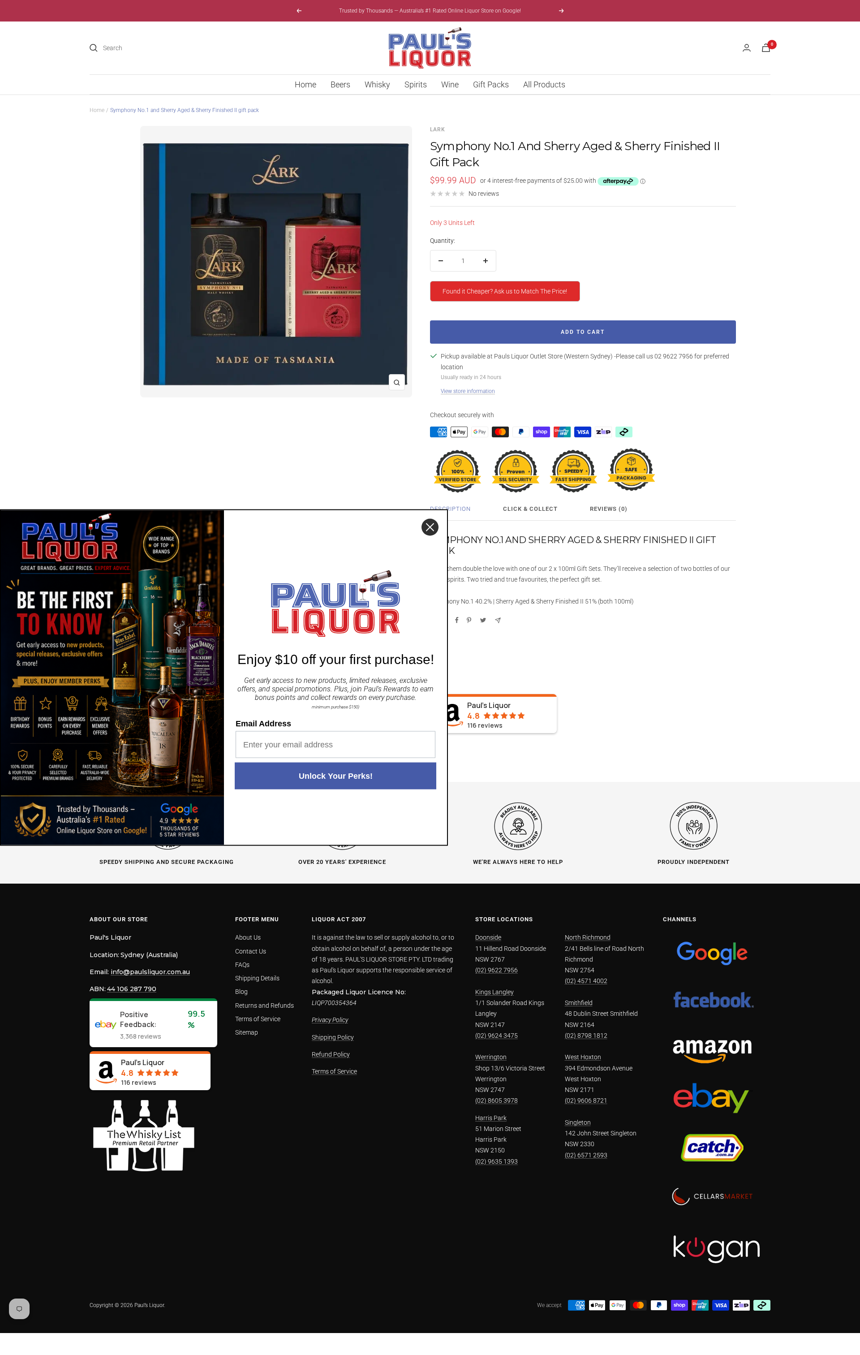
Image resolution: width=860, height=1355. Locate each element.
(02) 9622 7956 (496, 970)
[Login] (747, 48)
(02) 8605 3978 (496, 1100)
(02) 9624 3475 (496, 1035)
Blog (241, 991)
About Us (248, 937)
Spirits (415, 84)
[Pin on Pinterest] (469, 620)
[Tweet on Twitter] (483, 620)
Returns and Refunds (264, 1005)
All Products (544, 84)
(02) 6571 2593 (586, 1155)
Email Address (263, 723)
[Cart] (765, 47)
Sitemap (246, 1032)
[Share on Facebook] (457, 620)
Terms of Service (257, 1019)
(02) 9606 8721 (586, 1100)
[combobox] (170, 48)
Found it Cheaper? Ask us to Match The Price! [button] (505, 291)
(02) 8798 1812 (586, 1035)
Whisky (377, 84)
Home (305, 84)
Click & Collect (530, 508)
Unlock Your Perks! (336, 776)
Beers (340, 84)
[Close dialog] (430, 527)
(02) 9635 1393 (496, 1161)
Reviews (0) (609, 508)
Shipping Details (257, 978)
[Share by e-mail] (498, 620)
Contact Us (250, 951)
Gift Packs (491, 84)
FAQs (242, 964)
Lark (437, 129)
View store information (468, 391)
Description (450, 508)
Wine (450, 84)
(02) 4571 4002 (586, 980)
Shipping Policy (333, 1037)
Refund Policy (331, 1054)
